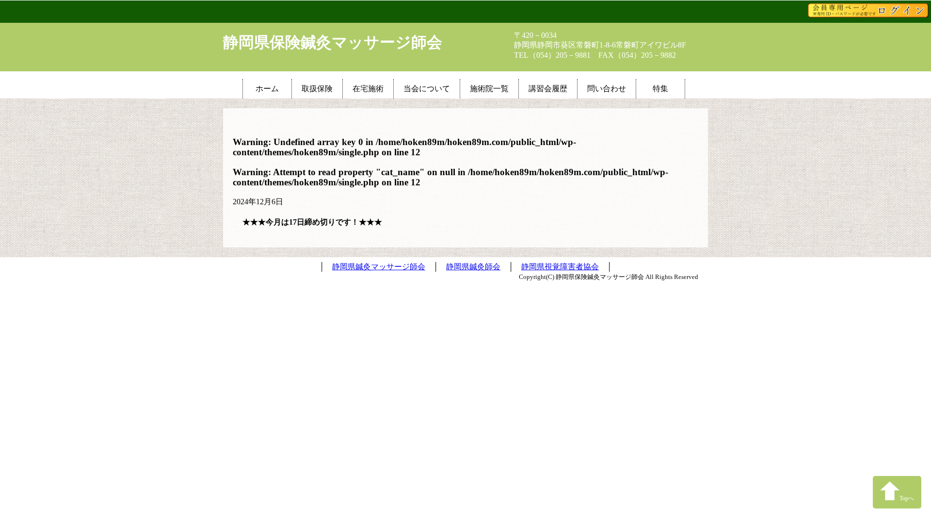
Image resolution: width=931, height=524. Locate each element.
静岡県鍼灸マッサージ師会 (378, 266)
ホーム (267, 88)
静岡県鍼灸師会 (473, 266)
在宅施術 (368, 88)
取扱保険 (317, 88)
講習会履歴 (548, 88)
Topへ (906, 498)
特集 (660, 88)
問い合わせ (606, 88)
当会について (426, 88)
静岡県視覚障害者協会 (560, 266)
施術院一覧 (489, 88)
